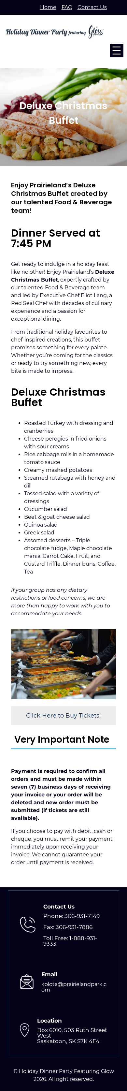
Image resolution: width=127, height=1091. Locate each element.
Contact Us (92, 7)
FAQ (67, 7)
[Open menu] (116, 50)
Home (48, 7)
